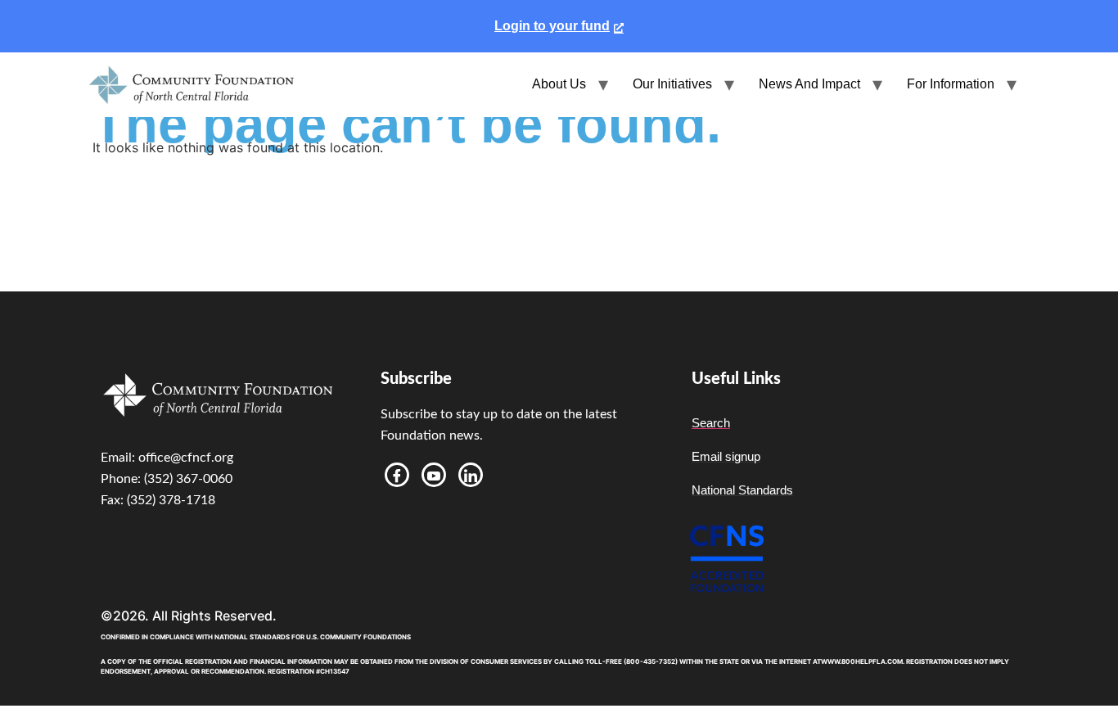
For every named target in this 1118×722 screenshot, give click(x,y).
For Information (950, 84)
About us (559, 84)
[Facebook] (397, 475)
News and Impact (809, 84)
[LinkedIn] (470, 475)
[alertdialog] (559, 26)
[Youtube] (434, 475)
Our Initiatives (672, 84)
